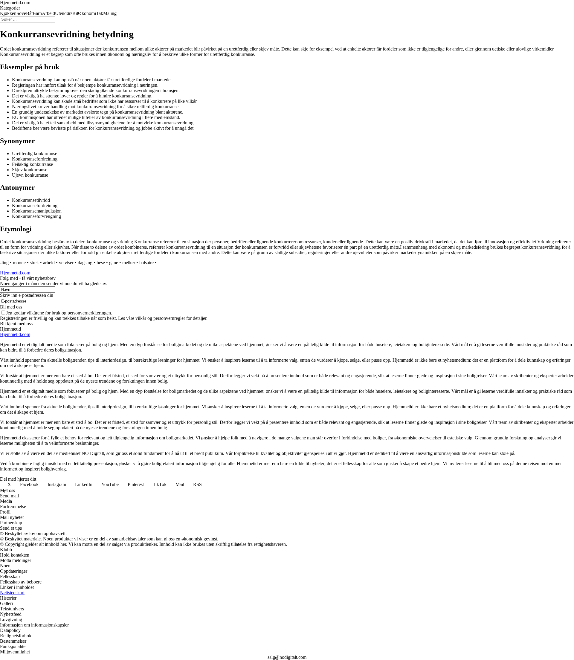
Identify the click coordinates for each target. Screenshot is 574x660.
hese (101, 262)
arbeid (49, 262)
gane (113, 262)
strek (34, 262)
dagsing (85, 262)
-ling (4, 262)
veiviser (66, 262)
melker (128, 262)
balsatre (146, 262)
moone (19, 262)
